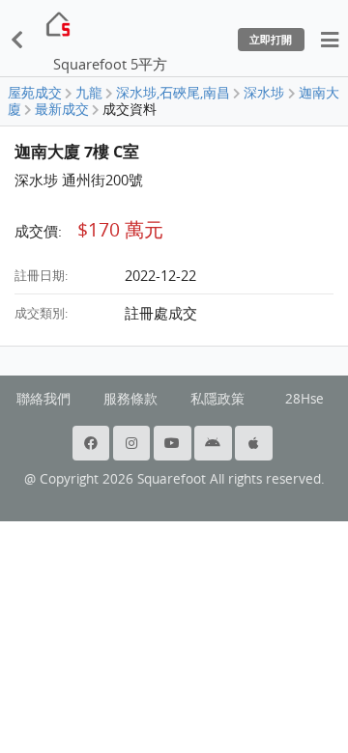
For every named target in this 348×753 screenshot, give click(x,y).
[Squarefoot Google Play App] (214, 443)
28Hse (304, 398)
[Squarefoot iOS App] (255, 443)
